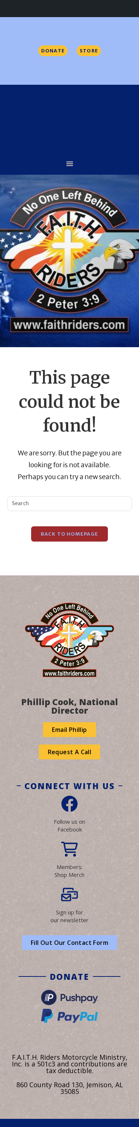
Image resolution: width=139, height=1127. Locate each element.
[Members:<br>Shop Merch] (69, 849)
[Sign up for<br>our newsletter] (69, 894)
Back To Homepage (70, 534)
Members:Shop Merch (69, 870)
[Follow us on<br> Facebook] (69, 803)
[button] (69, 163)
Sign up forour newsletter (69, 916)
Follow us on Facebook (69, 825)
